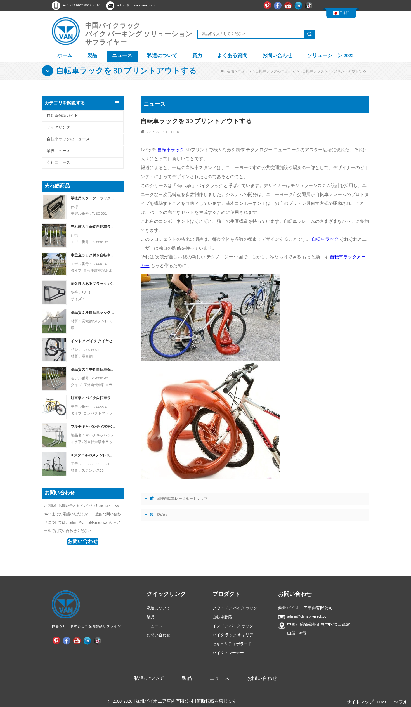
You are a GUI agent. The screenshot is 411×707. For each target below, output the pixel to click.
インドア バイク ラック (232, 626)
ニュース (122, 55)
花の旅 (162, 515)
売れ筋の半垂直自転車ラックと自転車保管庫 (93, 227)
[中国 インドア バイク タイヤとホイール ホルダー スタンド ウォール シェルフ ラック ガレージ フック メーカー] (54, 349)
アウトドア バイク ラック (234, 608)
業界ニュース (58, 151)
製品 (92, 55)
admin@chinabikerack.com (137, 5)
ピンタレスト (268, 5)
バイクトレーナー (228, 653)
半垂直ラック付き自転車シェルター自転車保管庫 (93, 255)
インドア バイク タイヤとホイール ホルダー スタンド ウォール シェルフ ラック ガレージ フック (93, 341)
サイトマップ (360, 702)
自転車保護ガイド (62, 116)
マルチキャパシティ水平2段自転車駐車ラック (93, 427)
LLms (381, 702)
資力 (197, 55)
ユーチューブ (289, 5)
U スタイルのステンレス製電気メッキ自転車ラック (93, 455)
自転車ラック (170, 149)
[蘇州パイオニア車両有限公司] (66, 31)
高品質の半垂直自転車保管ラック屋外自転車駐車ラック (93, 370)
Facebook (278, 5)
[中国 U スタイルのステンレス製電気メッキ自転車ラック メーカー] (54, 464)
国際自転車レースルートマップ (182, 499)
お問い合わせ (277, 55)
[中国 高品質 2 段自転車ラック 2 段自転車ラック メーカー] (54, 321)
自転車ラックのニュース (275, 71)
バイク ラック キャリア (232, 635)
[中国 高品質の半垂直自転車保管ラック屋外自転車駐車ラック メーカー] (54, 378)
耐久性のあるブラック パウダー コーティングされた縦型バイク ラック (93, 284)
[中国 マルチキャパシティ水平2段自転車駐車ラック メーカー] (54, 435)
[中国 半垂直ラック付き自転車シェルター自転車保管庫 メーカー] (54, 264)
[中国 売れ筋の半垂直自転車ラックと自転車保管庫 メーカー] (54, 235)
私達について (162, 55)
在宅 (230, 71)
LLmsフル (398, 702)
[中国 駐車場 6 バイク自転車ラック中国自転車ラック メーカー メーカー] (54, 407)
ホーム (64, 55)
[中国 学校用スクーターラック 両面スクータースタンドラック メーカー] (54, 207)
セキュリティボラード (232, 644)
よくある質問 (232, 55)
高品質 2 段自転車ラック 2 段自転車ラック (93, 313)
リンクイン (299, 5)
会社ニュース (58, 163)
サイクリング (58, 128)
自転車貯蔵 (222, 617)
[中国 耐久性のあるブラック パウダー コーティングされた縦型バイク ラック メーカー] (54, 292)
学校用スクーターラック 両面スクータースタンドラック (93, 198)
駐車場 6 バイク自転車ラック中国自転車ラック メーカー (93, 398)
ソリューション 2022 (330, 55)
